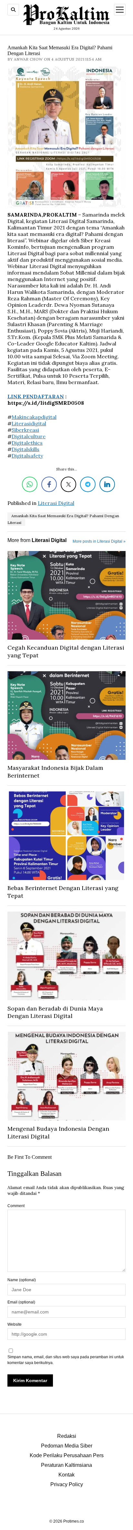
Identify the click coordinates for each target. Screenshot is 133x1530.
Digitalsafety (27, 455)
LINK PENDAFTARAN (35, 396)
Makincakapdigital (34, 417)
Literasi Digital (56, 503)
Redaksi (66, 1436)
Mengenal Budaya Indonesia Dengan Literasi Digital (58, 1132)
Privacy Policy (66, 1484)
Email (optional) (21, 1302)
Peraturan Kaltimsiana (66, 1465)
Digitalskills (25, 449)
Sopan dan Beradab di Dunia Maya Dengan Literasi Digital (55, 1012)
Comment (16, 1206)
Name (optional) (21, 1280)
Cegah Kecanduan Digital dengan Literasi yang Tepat (65, 651)
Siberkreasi (25, 430)
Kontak (66, 1474)
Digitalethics (27, 443)
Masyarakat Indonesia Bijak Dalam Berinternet (55, 771)
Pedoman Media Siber (66, 1445)
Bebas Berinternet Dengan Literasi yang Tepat (62, 891)
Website (14, 1324)
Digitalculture (29, 436)
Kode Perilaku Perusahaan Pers (67, 1455)
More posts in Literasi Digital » (99, 541)
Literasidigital (29, 423)
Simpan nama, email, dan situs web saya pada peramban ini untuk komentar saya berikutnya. (65, 1360)
